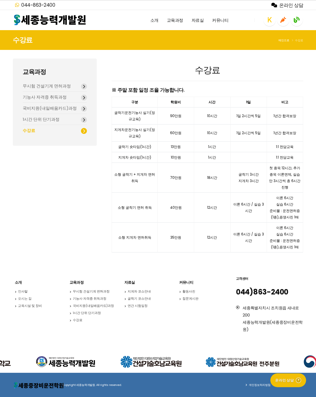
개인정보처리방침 (259, 385)
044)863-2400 (262, 292)
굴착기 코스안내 (139, 298)
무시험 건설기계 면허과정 (47, 86)
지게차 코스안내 (139, 291)
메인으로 (283, 40)
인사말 (23, 291)
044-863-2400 (37, 5)
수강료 (29, 130)
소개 (154, 20)
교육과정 (175, 20)
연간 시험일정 (138, 306)
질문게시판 (190, 298)
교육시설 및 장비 (30, 306)
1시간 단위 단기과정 (41, 119)
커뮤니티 (220, 20)
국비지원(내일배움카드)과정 (50, 108)
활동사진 (188, 291)
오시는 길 (25, 298)
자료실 (198, 20)
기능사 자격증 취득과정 (45, 97)
